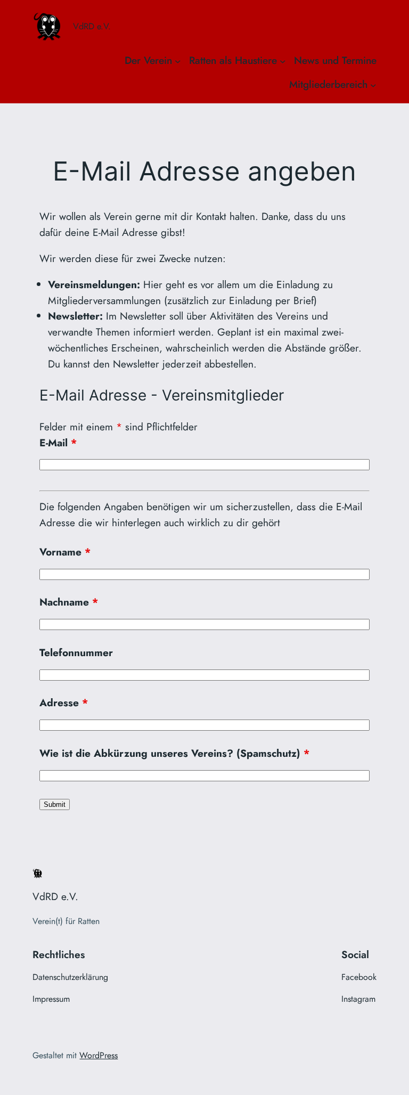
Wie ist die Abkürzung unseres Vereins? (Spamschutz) (174, 753)
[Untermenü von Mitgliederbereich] (373, 84)
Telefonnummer (76, 652)
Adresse (63, 702)
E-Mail (58, 442)
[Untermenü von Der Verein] (178, 61)
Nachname (68, 601)
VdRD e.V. (92, 26)
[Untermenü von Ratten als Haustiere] (283, 61)
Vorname (65, 551)
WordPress (98, 1055)
